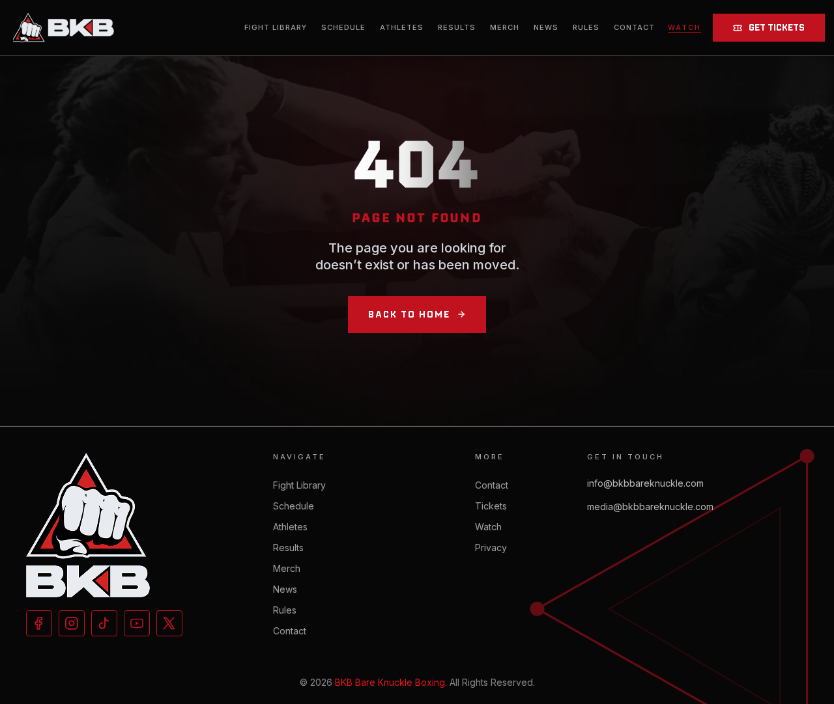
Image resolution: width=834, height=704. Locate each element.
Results (457, 27)
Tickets (491, 505)
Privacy (491, 547)
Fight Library (275, 27)
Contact (634, 27)
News (546, 27)
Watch (488, 526)
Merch (504, 27)
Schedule (343, 27)
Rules (586, 27)
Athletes (402, 27)
